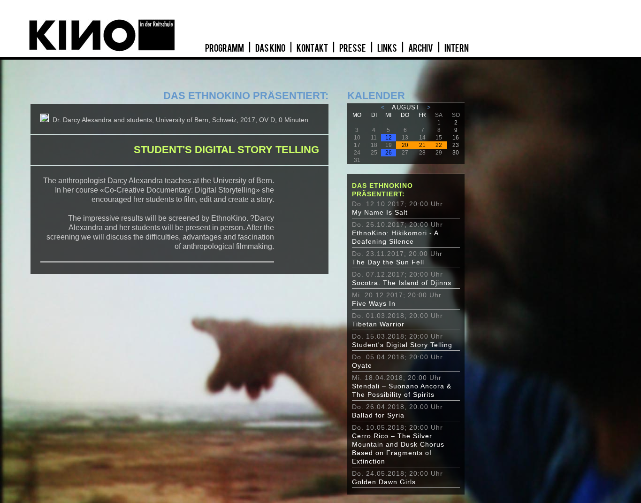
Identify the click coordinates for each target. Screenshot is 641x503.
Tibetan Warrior (378, 324)
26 (388, 152)
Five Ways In (374, 303)
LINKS (387, 48)
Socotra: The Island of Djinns (401, 282)
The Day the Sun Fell (388, 262)
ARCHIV (421, 48)
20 (405, 145)
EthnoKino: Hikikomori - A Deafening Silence (395, 237)
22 (438, 145)
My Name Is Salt (380, 212)
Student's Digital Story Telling (402, 344)
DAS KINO (270, 48)
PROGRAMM (225, 48)
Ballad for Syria (378, 415)
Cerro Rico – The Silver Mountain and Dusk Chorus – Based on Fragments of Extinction (401, 448)
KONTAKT (313, 48)
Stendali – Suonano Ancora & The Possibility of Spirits (401, 390)
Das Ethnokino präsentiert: (382, 190)
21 (422, 145)
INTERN (457, 48)
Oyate (362, 365)
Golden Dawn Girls (384, 482)
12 (388, 137)
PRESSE (353, 48)
